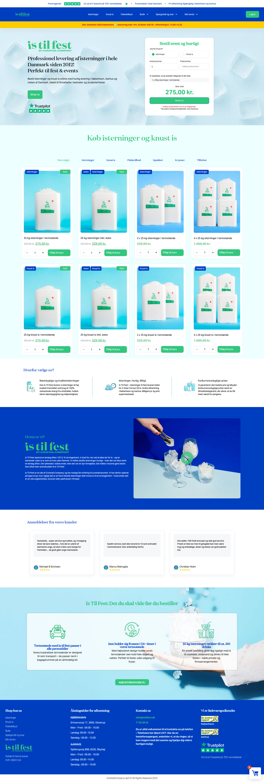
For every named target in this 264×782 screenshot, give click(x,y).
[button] (187, 458)
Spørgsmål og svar (165, 14)
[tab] (63, 160)
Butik (142, 14)
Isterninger (93, 14)
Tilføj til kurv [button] (56, 252)
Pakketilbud (126, 14)
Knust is (110, 14)
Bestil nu (179, 100)
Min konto (189, 14)
